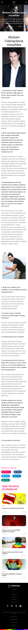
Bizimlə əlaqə (14, 619)
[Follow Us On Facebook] (7, 605)
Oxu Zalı (14, 602)
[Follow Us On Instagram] (11, 605)
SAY (14, 592)
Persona (14, 9)
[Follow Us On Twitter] (16, 605)
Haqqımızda (14, 616)
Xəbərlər (14, 589)
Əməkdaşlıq (14, 622)
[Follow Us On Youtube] (20, 605)
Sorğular (14, 597)
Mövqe (14, 599)
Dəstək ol (14, 625)
